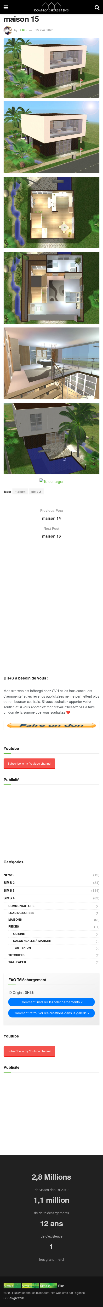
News (8, 874)
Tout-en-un (22, 947)
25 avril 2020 (44, 30)
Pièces (13, 926)
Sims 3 (9, 890)
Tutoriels (16, 955)
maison (20, 491)
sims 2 (36, 491)
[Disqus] (51, 613)
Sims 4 (9, 898)
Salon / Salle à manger (32, 941)
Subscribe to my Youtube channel (29, 763)
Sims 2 (9, 882)
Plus (61, 1285)
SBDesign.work (14, 1298)
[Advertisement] (33, 819)
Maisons (15, 919)
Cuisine (19, 934)
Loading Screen (21, 913)
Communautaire (21, 906)
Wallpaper (17, 962)
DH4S (22, 30)
